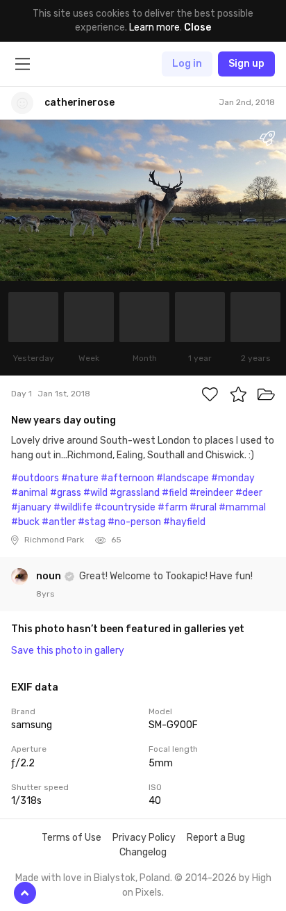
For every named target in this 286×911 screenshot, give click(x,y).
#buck (25, 522)
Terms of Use (71, 838)
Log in (187, 64)
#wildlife (72, 507)
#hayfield (184, 522)
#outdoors (35, 478)
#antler (59, 522)
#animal (29, 493)
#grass (65, 493)
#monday (233, 478)
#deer (248, 493)
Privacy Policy (144, 838)
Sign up (246, 64)
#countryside (124, 507)
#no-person (134, 522)
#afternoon (127, 478)
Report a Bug (216, 838)
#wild (95, 493)
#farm (172, 507)
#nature (80, 478)
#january (31, 507)
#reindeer (211, 493)
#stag (92, 522)
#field (174, 493)
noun (49, 576)
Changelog (143, 852)
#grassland (135, 493)
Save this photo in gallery (67, 650)
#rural (203, 507)
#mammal (242, 507)
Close (197, 27)
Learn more (154, 27)
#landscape (182, 478)
